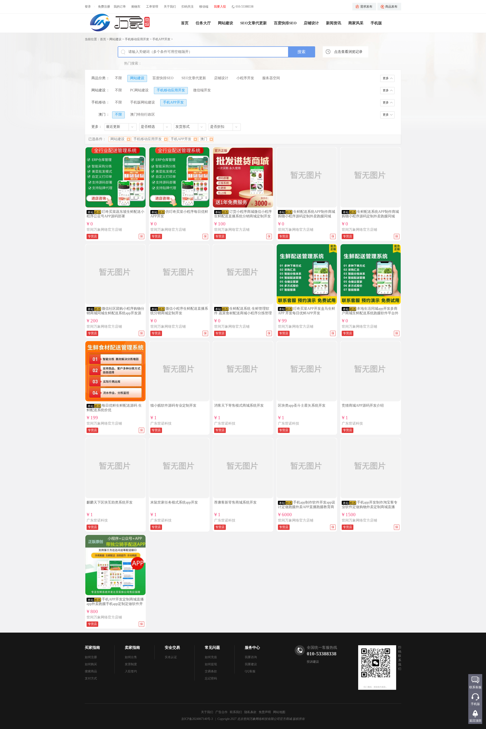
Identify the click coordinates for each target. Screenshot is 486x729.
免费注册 (104, 6)
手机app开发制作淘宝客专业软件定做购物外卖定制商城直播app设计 (369, 507)
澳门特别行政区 (142, 114)
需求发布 (366, 6)
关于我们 (170, 6)
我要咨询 (251, 657)
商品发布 (391, 6)
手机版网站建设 (142, 102)
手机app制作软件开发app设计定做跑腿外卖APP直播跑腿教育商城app (306, 507)
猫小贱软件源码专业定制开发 (173, 405)
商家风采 (355, 23)
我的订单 (120, 6)
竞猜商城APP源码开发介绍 (363, 405)
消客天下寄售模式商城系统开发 (239, 405)
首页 (185, 23)
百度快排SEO (285, 23)
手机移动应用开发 (137, 39)
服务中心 (252, 647)
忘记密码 (211, 678)
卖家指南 (132, 647)
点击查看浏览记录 (348, 52)
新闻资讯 (333, 23)
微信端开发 (202, 90)
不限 (118, 78)
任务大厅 (203, 23)
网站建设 (225, 23)
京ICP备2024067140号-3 (197, 719)
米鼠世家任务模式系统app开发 (174, 502)
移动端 (203, 6)
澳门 (203, 139)
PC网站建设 (139, 90)
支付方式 (91, 678)
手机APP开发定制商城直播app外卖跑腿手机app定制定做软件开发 (115, 603)
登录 (88, 6)
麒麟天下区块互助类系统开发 (110, 502)
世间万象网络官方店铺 (104, 230)
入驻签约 (131, 671)
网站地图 (279, 712)
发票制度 (131, 664)
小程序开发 (245, 78)
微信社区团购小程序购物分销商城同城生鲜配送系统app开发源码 (115, 313)
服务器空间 (271, 78)
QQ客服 (250, 671)
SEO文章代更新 (253, 23)
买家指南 (92, 647)
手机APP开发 (161, 39)
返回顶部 (475, 720)
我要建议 (251, 664)
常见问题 (212, 647)
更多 (386, 78)
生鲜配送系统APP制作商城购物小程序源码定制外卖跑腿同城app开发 (306, 216)
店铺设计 (311, 23)
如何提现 (211, 664)
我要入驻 (220, 6)
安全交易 (172, 647)
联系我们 (236, 712)
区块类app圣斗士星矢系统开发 (302, 405)
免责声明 (265, 712)
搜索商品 (91, 671)
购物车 (135, 6)
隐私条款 (250, 712)
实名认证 (171, 657)
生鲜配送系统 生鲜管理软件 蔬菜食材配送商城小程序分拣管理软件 (243, 313)
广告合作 (221, 712)
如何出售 (131, 657)
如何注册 (91, 657)
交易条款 (211, 671)
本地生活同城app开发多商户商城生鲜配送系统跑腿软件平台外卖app (370, 313)
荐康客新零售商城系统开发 (235, 502)
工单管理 (152, 6)
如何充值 (211, 657)
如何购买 (91, 664)
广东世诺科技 (161, 423)
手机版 (376, 23)
